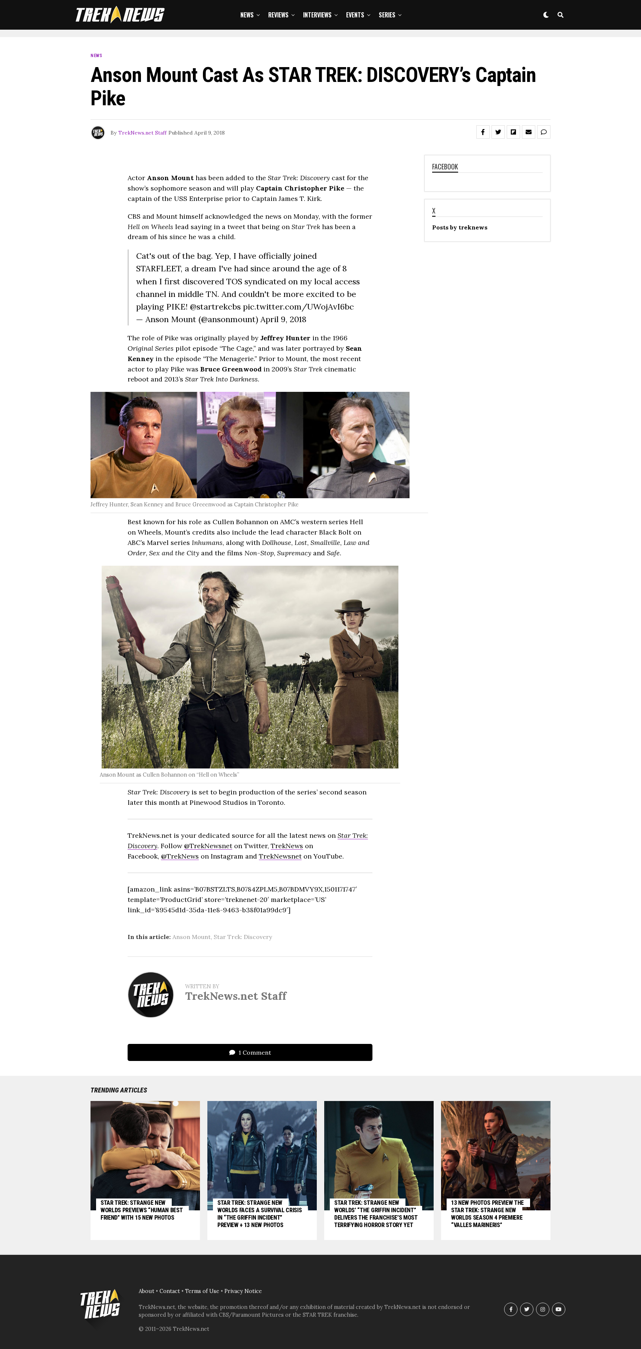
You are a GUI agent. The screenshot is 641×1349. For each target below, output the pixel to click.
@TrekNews (180, 856)
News (247, 14)
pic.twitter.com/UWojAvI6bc (298, 306)
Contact (170, 1291)
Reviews (278, 14)
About (146, 1291)
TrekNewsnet (280, 856)
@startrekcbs (215, 306)
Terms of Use (202, 1291)
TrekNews (287, 846)
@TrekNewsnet (208, 846)
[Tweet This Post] (498, 132)
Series (387, 14)
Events (355, 14)
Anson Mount (191, 937)
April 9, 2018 (283, 319)
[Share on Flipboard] (513, 132)
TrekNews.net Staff (142, 132)
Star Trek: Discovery (243, 937)
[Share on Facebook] (483, 132)
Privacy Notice (243, 1291)
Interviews (317, 14)
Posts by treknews (459, 227)
